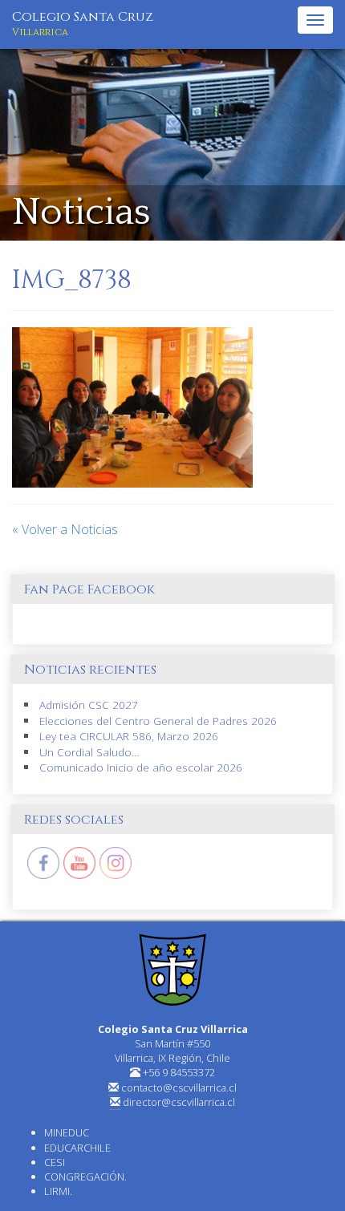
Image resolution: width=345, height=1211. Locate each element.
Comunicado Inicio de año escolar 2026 (140, 767)
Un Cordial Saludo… (89, 751)
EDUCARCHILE (77, 1147)
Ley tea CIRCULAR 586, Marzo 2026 (128, 735)
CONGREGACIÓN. (85, 1176)
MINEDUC (66, 1132)
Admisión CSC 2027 (88, 704)
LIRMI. (58, 1191)
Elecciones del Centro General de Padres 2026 (158, 720)
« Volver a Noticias (65, 529)
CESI (54, 1162)
